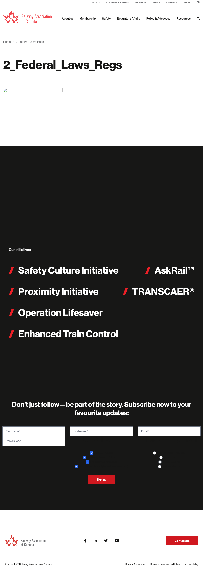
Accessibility (191, 564)
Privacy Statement (135, 564)
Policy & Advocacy (158, 18)
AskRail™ (174, 270)
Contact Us (182, 541)
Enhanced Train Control (68, 334)
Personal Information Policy (165, 564)
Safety (106, 18)
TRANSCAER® (163, 291)
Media (156, 2)
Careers (171, 2)
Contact (94, 2)
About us (67, 18)
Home (7, 42)
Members (141, 2)
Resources (184, 18)
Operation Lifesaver (60, 313)
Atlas (187, 2)
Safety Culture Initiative (68, 270)
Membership (88, 18)
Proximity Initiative (58, 291)
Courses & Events (117, 2)
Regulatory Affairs (128, 18)
